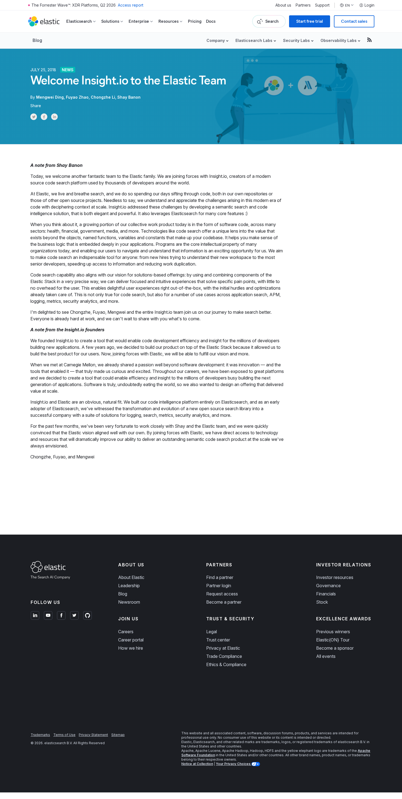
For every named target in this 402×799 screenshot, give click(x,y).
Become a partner (223, 602)
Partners (303, 5)
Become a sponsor (335, 648)
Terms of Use (64, 735)
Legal (211, 631)
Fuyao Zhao (77, 97)
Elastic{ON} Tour (332, 640)
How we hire (130, 648)
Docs (210, 21)
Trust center (218, 640)
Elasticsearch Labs (253, 40)
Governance (328, 585)
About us (283, 5)
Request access (222, 594)
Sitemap (118, 735)
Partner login (218, 585)
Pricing (195, 21)
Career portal (131, 640)
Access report (130, 5)
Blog (37, 40)
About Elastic (131, 577)
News (68, 69)
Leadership (129, 585)
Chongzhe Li (103, 97)
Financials (326, 594)
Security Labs (296, 40)
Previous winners (333, 631)
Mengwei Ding (50, 97)
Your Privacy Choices (233, 764)
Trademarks (40, 735)
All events (326, 656)
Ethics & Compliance (226, 664)
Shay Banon (129, 97)
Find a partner (219, 577)
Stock (322, 602)
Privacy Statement (93, 735)
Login (369, 5)
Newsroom (129, 602)
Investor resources (334, 577)
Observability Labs (339, 40)
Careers (125, 631)
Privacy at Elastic (223, 648)
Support (322, 5)
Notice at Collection (197, 764)
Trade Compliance (224, 656)
